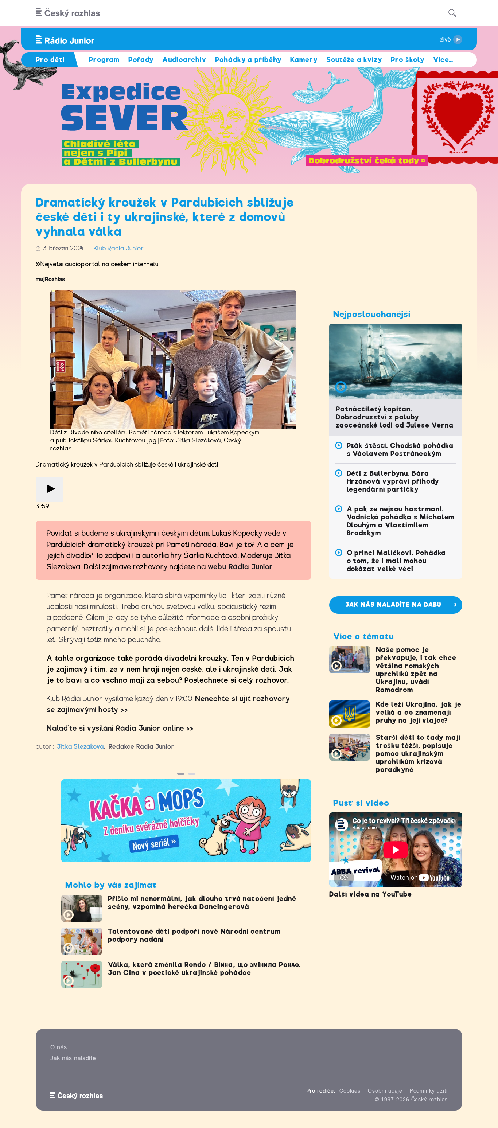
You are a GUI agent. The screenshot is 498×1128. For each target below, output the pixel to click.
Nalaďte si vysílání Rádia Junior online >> (120, 728)
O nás (58, 1047)
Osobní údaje (385, 1091)
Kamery (304, 59)
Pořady (140, 59)
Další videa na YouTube (370, 894)
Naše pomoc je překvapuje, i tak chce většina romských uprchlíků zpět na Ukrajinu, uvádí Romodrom (416, 670)
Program (104, 59)
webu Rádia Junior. (241, 567)
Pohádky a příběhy (248, 59)
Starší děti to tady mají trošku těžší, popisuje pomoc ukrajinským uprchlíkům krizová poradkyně (418, 753)
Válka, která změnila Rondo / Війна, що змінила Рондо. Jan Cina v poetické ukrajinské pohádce (204, 968)
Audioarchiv (184, 59)
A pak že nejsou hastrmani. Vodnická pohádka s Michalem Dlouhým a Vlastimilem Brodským (401, 521)
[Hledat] (452, 13)
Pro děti (50, 59)
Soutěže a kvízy (354, 59)
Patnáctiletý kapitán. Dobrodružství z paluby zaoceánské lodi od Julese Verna (395, 417)
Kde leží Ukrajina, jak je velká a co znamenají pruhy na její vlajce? (419, 712)
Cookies (350, 1091)
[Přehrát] (49, 489)
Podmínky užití (429, 1091)
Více (443, 59)
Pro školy (407, 59)
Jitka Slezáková (198, 440)
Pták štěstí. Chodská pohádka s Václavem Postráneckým (400, 449)
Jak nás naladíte (73, 1058)
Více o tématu (363, 636)
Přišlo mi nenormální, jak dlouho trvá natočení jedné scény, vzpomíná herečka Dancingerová (202, 902)
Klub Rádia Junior (119, 248)
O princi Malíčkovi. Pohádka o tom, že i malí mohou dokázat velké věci (396, 561)
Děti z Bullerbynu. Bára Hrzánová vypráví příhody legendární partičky (393, 481)
